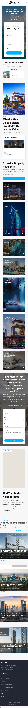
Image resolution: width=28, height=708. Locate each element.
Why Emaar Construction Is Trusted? (14, 554)
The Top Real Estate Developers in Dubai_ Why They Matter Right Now (13, 615)
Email (5, 417)
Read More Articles (20, 530)
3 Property (14, 145)
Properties (3, 676)
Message (6, 430)
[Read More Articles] (26, 530)
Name (5, 411)
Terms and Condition (5, 678)
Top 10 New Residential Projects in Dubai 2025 (13, 585)
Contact (18, 702)
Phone (5, 424)
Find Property (14, 53)
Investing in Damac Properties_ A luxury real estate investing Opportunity (13, 646)
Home (9, 702)
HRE (14, 143)
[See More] (16, 69)
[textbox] (14, 40)
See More (13, 69)
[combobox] (14, 40)
